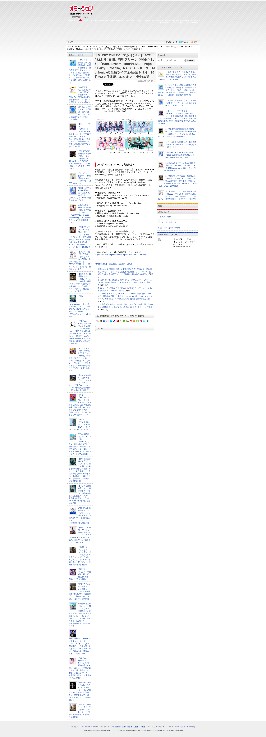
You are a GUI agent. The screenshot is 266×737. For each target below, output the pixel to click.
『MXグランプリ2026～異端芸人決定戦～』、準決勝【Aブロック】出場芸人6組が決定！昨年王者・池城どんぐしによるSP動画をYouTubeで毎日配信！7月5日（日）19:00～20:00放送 (80, 237)
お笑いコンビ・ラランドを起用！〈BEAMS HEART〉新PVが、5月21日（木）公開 (80, 424)
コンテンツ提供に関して (176, 727)
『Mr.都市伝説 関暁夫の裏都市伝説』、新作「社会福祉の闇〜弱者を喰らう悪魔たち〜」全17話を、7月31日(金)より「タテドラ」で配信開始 (125, 307)
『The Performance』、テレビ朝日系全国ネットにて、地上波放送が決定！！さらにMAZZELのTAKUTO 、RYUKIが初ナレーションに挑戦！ (80, 306)
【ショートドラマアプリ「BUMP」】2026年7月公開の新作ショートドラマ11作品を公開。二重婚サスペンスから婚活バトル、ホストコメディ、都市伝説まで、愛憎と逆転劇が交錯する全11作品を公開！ (125, 296)
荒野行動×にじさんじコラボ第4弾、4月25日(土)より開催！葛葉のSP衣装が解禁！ (80, 574)
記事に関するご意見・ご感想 (133, 727)
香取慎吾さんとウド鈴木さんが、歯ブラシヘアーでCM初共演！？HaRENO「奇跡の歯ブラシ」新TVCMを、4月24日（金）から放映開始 (80, 591)
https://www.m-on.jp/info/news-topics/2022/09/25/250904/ (120, 255)
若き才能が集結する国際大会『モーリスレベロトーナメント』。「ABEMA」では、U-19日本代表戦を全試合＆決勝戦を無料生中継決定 (80, 382)
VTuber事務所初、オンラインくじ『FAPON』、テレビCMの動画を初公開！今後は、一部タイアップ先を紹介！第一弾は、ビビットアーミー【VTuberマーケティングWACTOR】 (80, 444)
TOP (69, 47)
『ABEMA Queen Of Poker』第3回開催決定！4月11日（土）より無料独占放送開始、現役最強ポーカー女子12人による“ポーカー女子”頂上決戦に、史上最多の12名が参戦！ (80, 668)
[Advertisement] (133, 31)
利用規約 (74, 727)
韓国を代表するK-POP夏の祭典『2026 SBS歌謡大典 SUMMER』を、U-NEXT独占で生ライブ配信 (181, 155)
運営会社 (190, 727)
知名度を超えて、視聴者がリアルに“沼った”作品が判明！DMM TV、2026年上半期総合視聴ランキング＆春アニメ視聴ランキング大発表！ (80, 94)
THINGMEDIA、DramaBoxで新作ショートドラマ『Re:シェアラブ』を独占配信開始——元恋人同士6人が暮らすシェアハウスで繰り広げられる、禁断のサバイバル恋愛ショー (79, 646)
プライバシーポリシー (89, 727)
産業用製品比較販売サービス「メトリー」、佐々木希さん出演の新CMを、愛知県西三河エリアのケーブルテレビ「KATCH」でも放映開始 (80, 515)
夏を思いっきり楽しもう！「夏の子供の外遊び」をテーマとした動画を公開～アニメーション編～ (180, 103)
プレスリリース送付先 (167, 222)
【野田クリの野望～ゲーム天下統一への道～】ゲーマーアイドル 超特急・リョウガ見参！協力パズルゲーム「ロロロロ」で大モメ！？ (80, 535)
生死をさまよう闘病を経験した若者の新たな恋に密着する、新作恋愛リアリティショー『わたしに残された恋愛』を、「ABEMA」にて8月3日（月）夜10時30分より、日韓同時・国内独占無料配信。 (125, 271)
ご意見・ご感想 (164, 217)
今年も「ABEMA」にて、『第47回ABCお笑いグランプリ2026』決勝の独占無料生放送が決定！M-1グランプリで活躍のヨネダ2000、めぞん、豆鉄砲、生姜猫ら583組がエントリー (80, 405)
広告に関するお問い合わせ (169, 228)
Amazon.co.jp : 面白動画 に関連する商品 (113, 264)
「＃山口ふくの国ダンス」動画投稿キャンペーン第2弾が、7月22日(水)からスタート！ (80, 178)
